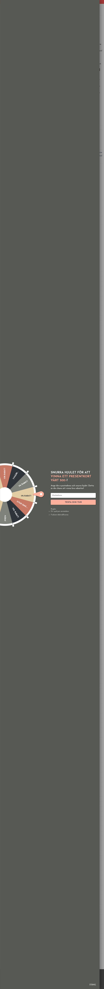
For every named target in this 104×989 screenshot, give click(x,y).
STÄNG (92, 985)
